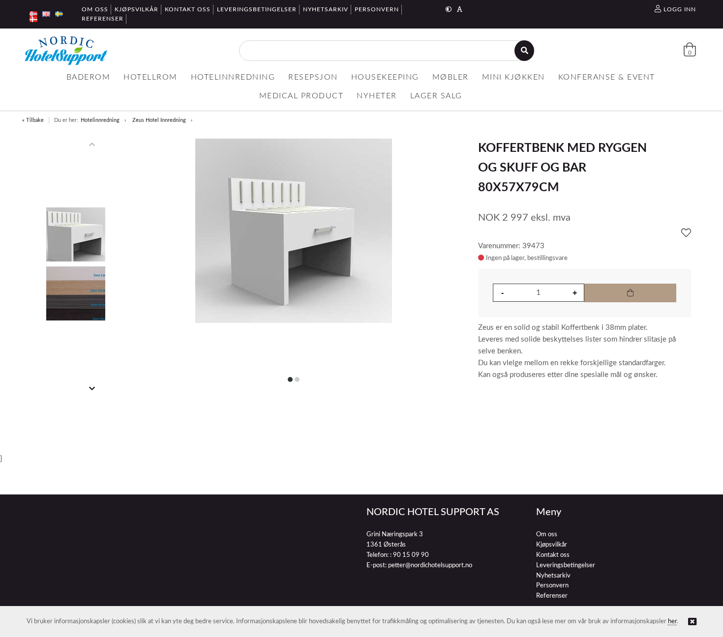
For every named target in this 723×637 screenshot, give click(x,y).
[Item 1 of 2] (75, 266)
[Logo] (66, 50)
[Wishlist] (686, 233)
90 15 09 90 (411, 555)
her (672, 621)
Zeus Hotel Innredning (159, 120)
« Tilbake (33, 120)
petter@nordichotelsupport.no (430, 565)
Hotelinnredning (100, 120)
